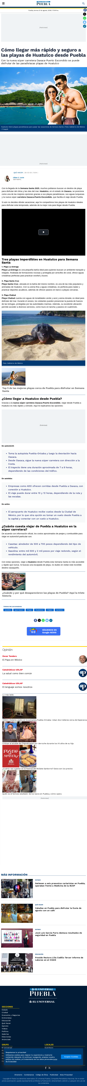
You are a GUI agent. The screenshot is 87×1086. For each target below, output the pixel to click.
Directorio (18, 1075)
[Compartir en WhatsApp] (84, 18)
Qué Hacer (18, 172)
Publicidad (54, 1075)
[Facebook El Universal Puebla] (46, 1068)
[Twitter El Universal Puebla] (50, 1068)
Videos (4, 1029)
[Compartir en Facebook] (85, 10)
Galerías (5, 1034)
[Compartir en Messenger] (84, 22)
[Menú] (3, 3)
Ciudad (5, 1012)
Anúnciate (6, 1039)
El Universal (7, 1048)
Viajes (49, 610)
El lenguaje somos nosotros (17, 687)
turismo (59, 610)
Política (5, 1031)
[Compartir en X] (84, 14)
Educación (6, 1020)
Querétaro (49, 1048)
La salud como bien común (17, 673)
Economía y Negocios (11, 1015)
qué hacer (19, 610)
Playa (29, 610)
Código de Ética (42, 1075)
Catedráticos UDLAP (12, 670)
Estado (5, 1010)
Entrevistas (7, 1018)
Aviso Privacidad (66, 1075)
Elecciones (6, 1037)
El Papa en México (12, 659)
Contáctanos (29, 1075)
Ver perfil (17, 179)
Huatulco (39, 610)
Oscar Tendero (9, 656)
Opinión (7, 650)
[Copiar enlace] (84, 26)
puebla (8, 610)
